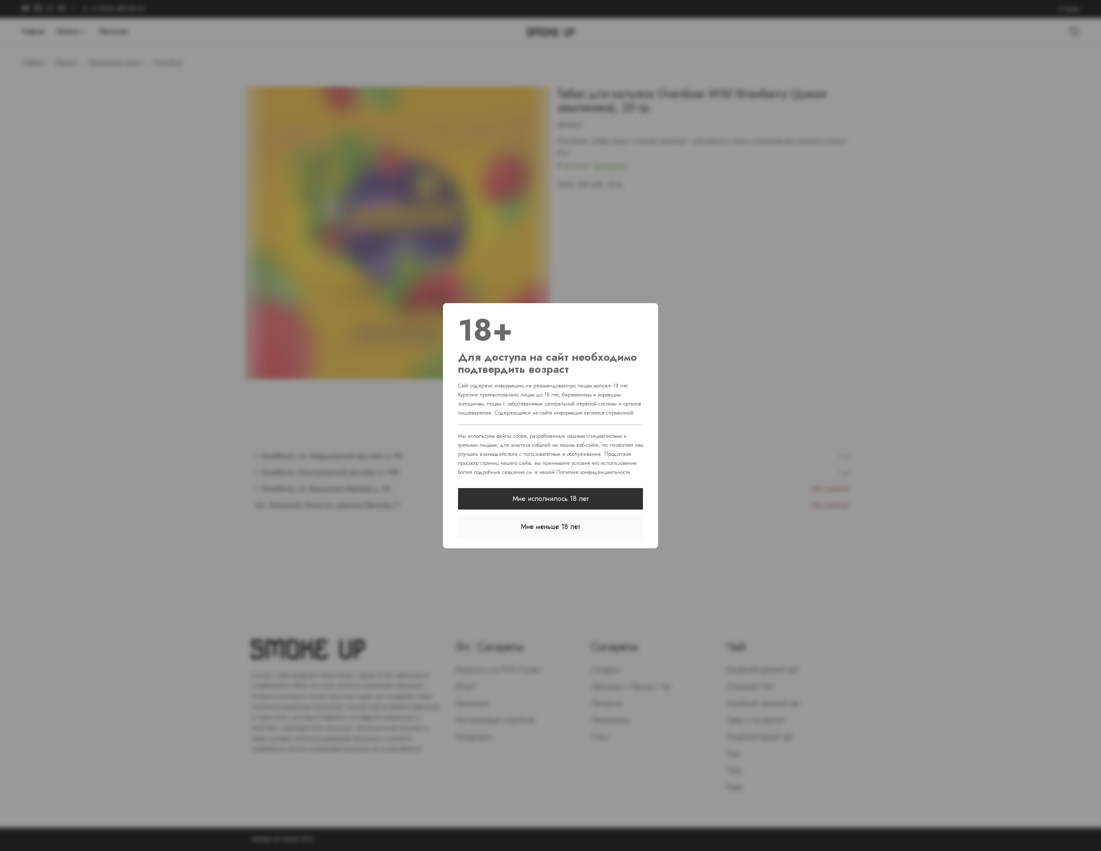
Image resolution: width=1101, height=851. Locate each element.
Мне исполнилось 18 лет (551, 499)
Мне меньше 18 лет (550, 526)
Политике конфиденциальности (593, 472)
